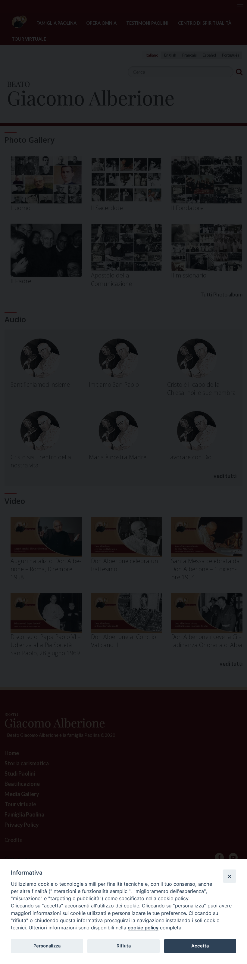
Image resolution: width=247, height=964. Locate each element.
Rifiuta (124, 946)
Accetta (200, 946)
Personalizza (47, 946)
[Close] (229, 876)
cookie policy (143, 928)
